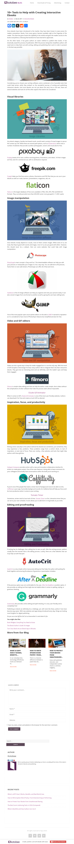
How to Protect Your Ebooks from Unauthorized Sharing (25, 801)
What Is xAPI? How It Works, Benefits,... (16, 653)
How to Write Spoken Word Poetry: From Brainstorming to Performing (29, 798)
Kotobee (11, 19)
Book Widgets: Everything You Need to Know (21, 622)
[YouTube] (14, 760)
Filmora (9, 386)
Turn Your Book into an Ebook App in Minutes (21, 628)
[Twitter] (10, 760)
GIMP (50, 314)
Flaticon (9, 192)
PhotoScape (11, 262)
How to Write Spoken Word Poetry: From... (36, 653)
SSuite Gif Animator (37, 392)
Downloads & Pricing (43, 3)
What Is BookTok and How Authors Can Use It (22, 809)
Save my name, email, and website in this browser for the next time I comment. (33, 725)
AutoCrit (9, 569)
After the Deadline (47, 585)
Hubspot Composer (13, 467)
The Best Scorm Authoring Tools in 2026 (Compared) (24, 805)
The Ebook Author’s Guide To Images (18, 625)
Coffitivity (10, 489)
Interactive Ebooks (29, 19)
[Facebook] (8, 760)
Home (32, 3)
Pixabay (9, 157)
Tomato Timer (37, 495)
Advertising (57, 3)
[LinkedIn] (12, 760)
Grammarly (10, 604)
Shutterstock (52, 143)
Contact (67, 3)
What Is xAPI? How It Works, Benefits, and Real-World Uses (26, 794)
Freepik (9, 176)
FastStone (10, 293)
